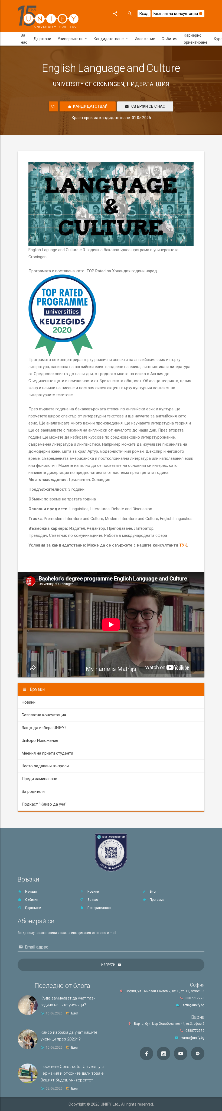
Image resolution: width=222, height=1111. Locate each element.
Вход (144, 13)
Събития (169, 39)
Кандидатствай (90, 106)
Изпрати (108, 965)
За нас (24, 38)
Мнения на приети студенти (47, 753)
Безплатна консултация (176, 13)
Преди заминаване (39, 778)
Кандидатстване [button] (109, 39)
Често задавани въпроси (45, 766)
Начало (30, 891)
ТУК (183, 545)
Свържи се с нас (147, 106)
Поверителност (99, 908)
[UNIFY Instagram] (163, 1053)
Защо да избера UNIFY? (44, 727)
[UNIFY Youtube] (180, 1053)
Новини (28, 702)
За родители (33, 791)
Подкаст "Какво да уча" (44, 804)
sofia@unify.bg (193, 1005)
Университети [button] (70, 39)
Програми (157, 900)
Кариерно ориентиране (195, 38)
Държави (42, 39)
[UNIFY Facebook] (146, 1053)
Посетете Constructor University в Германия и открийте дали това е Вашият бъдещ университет (72, 1073)
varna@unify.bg (192, 1038)
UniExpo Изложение (40, 740)
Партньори (32, 908)
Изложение (145, 39)
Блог (153, 891)
